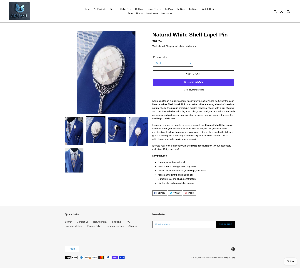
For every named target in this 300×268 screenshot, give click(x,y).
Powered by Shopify (226, 257)
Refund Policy (100, 221)
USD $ (71, 249)
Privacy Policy (94, 226)
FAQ (127, 221)
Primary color (160, 57)
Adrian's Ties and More (208, 257)
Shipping (170, 46)
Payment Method (73, 226)
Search (68, 221)
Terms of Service (115, 226)
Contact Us (82, 221)
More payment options (194, 90)
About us (133, 226)
